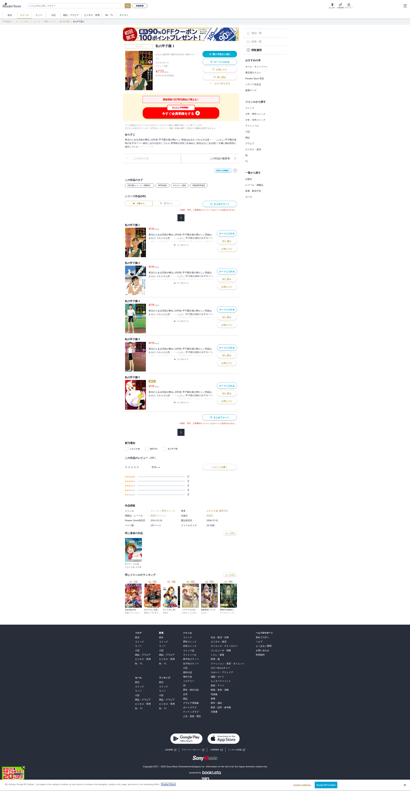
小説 (247, 131)
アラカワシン (225, 613)
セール (248, 197)
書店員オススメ (253, 72)
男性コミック (50, 21)
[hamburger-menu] (405, 5)
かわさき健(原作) (163, 54)
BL (246, 155)
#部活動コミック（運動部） (139, 185)
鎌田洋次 (154, 449)
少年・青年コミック (255, 114)
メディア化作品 (253, 84)
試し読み (221, 77)
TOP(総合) (7, 21)
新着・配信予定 (253, 191)
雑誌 (247, 137)
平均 (154, 467)
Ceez (195, 613)
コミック (36, 21)
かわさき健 (135, 449)
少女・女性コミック (255, 119)
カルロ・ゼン (139, 613)
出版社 (248, 179)
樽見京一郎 (149, 613)
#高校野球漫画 (198, 185)
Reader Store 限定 (254, 78)
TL (246, 161)
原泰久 (166, 613)
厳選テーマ (251, 90)
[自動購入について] (235, 170)
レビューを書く (162, 66)
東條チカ (129, 613)
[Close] (404, 785)
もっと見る (230, 533)
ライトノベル (252, 125)
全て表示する (183, 245)
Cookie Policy (168, 784)
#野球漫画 (162, 185)
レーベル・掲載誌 (254, 185)
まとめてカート (222, 204)
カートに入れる (222, 62)
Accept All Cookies (326, 785)
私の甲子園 (64, 21)
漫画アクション (158, 515)
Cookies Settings (302, 785)
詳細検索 (140, 6)
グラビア (249, 143)
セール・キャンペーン (256, 66)
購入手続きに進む (222, 54)
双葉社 (210, 515)
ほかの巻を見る (222, 83)
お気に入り (221, 69)
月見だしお (187, 613)
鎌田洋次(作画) (177, 54)
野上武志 (158, 613)
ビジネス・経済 (253, 149)
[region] (205, 785)
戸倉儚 (235, 613)
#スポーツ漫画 (179, 185)
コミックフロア (22, 21)
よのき (204, 613)
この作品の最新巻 (219, 158)
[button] (237, 750)
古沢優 (138, 567)
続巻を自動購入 (223, 170)
